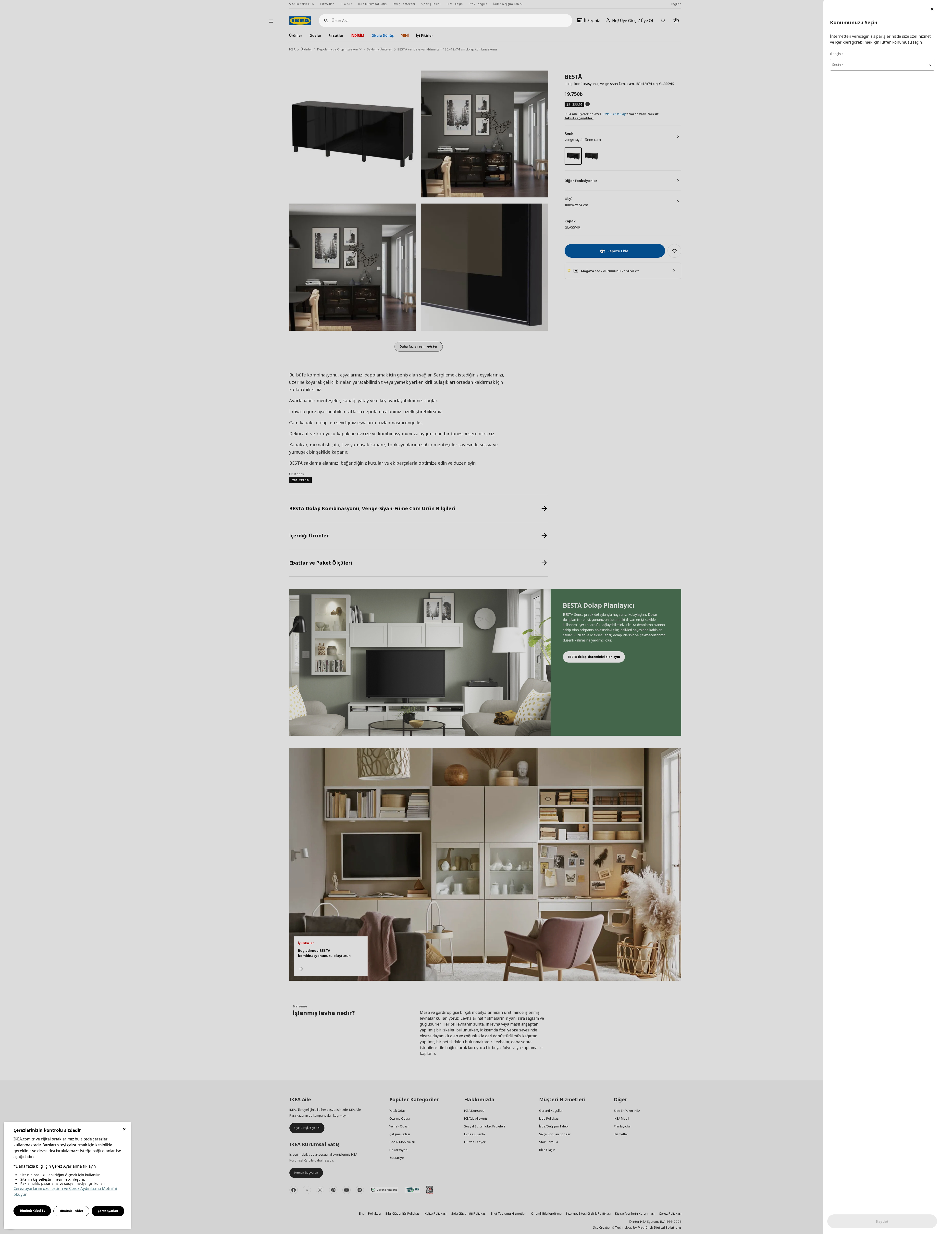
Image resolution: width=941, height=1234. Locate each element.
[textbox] (882, 64)
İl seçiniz (836, 53)
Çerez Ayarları (108, 1211)
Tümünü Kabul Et (32, 1211)
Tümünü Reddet (71, 1211)
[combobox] (882, 65)
